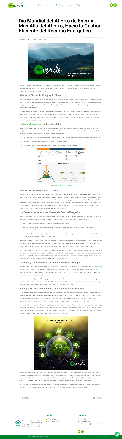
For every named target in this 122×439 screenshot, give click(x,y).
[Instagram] (115, 5)
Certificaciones (60, 5)
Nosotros (40, 5)
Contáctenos (31, 387)
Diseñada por (100, 436)
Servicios (49, 5)
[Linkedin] (111, 5)
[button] (117, 434)
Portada (20, 16)
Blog (78, 5)
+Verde (23, 385)
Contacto (71, 5)
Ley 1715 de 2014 (66, 272)
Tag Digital (105, 436)
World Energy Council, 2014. (63, 185)
